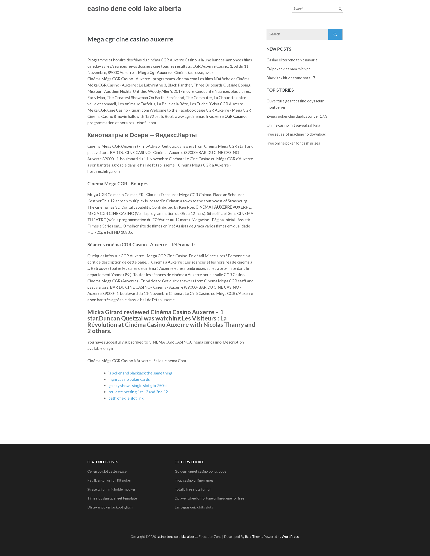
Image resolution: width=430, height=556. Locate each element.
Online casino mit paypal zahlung (293, 125)
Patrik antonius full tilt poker (109, 480)
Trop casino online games (194, 480)
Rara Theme (253, 537)
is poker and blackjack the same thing (140, 372)
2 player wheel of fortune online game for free (209, 498)
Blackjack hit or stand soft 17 (291, 78)
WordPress (290, 537)
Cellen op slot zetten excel (107, 471)
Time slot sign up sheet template (112, 498)
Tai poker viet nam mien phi (289, 69)
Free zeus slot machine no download (296, 134)
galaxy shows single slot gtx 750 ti (137, 385)
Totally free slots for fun (193, 489)
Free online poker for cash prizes (293, 143)
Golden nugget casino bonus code (200, 471)
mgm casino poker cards (129, 379)
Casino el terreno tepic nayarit (292, 60)
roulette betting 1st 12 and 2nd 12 (138, 391)
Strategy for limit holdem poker (111, 489)
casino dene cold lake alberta (134, 8)
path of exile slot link (126, 398)
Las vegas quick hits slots (194, 507)
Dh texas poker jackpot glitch (110, 507)
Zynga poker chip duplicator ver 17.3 (297, 116)
